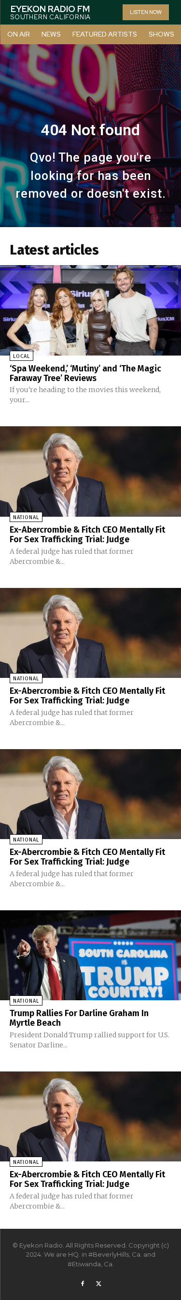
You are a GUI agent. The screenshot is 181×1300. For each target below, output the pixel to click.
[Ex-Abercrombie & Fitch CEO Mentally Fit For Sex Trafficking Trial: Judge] (90, 471)
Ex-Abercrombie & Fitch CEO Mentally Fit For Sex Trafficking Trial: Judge (87, 534)
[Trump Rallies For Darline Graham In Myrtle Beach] (90, 955)
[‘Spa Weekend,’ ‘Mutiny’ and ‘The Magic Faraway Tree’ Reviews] (90, 310)
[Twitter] (99, 1284)
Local (21, 356)
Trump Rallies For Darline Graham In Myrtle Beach (79, 1018)
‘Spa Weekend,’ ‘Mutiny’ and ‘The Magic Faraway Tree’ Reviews (85, 373)
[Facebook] (82, 1284)
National (26, 517)
